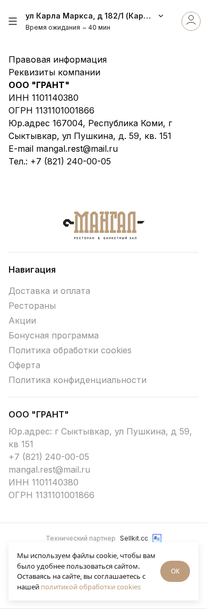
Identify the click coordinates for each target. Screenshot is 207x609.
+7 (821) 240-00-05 (70, 161)
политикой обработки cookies (91, 586)
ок (175, 571)
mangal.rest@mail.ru (77, 148)
